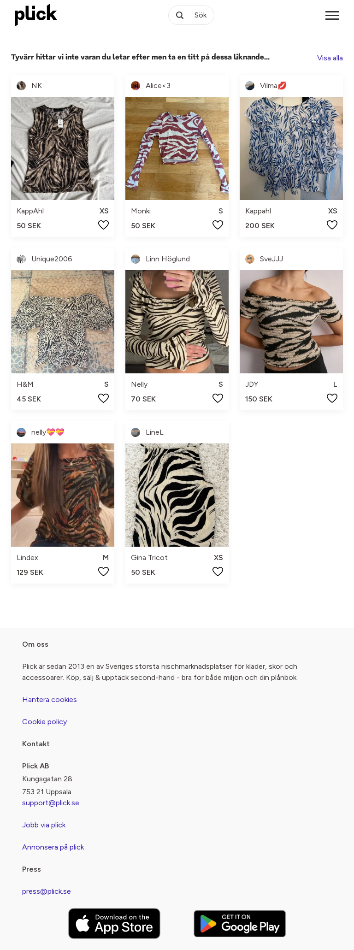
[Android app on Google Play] (240, 923)
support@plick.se (50, 802)
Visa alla (330, 57)
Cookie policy (44, 721)
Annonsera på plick (53, 847)
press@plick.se (46, 891)
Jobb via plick (43, 824)
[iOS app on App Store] (114, 923)
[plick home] (36, 15)
